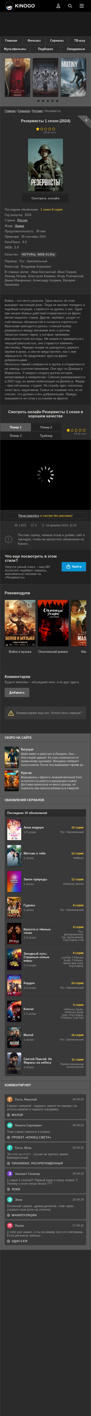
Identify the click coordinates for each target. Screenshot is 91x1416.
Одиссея (20, 1241)
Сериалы (57, 40)
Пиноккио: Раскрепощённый (37, 1163)
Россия (22, 220)
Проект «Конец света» (31, 1137)
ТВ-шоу (79, 40)
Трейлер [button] (46, 435)
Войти (58, 6)
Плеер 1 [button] (15, 427)
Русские (37, 111)
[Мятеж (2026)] (73, 77)
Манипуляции (24, 1215)
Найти (77, 566)
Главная (11, 40)
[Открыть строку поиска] (70, 6)
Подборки (45, 49)
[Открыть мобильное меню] (81, 6)
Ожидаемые (76, 49)
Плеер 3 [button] (15, 435)
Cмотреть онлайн (46, 198)
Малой (17, 1115)
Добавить (17, 692)
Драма (19, 226)
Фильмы (34, 40)
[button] (34, 101)
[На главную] (29, 6)
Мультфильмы (15, 49)
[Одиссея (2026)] (45, 77)
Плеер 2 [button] (46, 427)
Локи (16, 1189)
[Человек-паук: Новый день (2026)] (17, 77)
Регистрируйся (28, 515)
